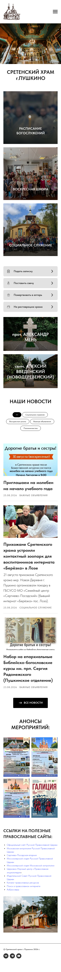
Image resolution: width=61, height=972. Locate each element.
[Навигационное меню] (55, 11)
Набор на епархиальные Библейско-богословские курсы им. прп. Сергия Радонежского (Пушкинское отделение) (28, 668)
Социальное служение (35, 415)
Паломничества (31, 428)
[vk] (5, 955)
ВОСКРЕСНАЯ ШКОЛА (30, 189)
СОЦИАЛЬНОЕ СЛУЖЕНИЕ (30, 245)
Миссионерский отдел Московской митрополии (30, 865)
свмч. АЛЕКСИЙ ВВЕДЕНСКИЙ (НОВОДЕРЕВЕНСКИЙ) (30, 371)
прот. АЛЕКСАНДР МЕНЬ (30, 337)
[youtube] (18, 955)
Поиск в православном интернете (23, 886)
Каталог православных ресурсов (23, 882)
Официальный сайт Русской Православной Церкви (32, 844)
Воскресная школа (17, 421)
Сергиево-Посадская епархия (22, 855)
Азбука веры (13, 889)
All (17, 415)
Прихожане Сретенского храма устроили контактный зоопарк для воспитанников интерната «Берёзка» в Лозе (29, 556)
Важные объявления (42, 421)
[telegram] (12, 955)
